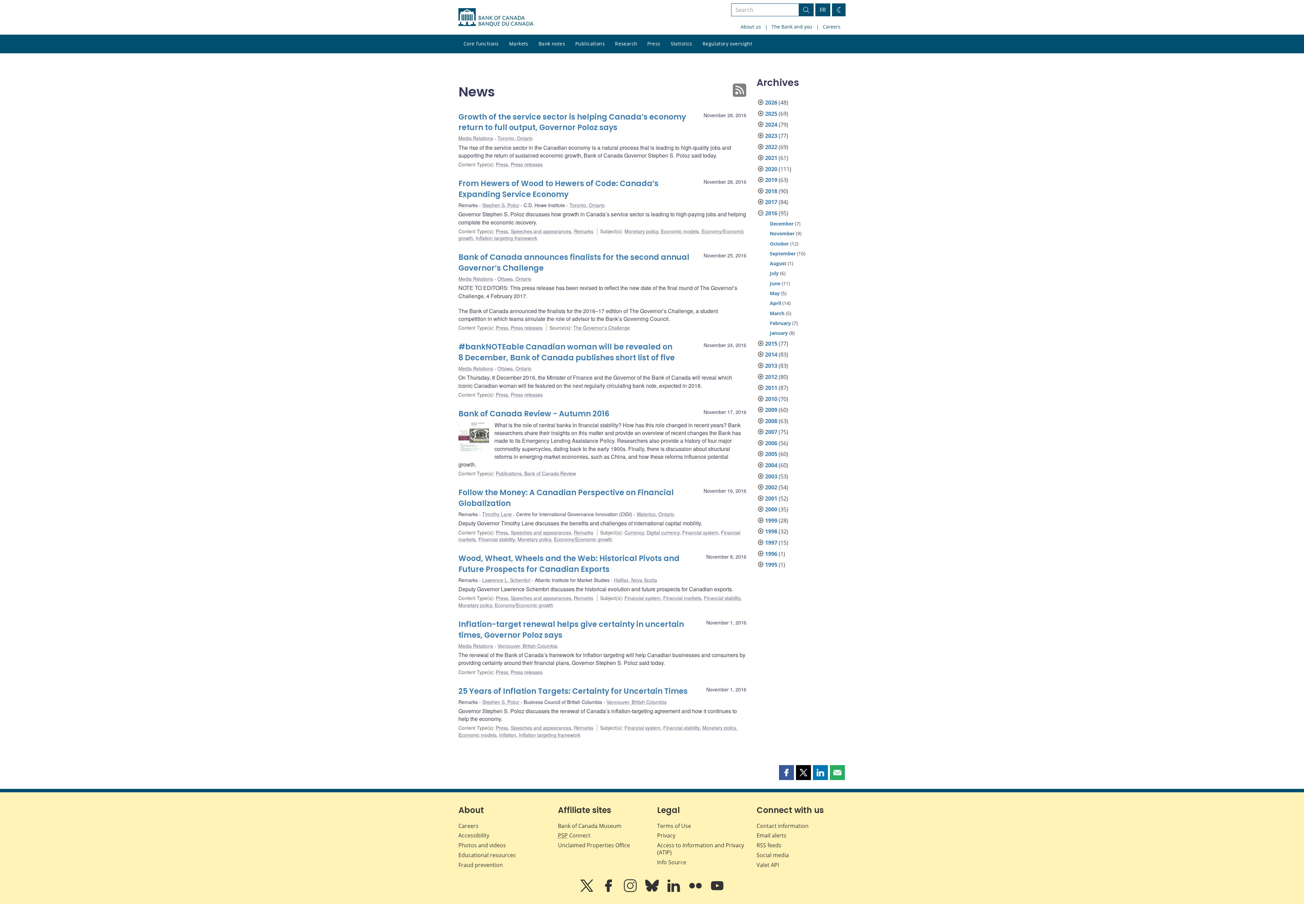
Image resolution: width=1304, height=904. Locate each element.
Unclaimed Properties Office (594, 845)
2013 (771, 365)
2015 (771, 343)
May (775, 293)
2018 (771, 191)
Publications (590, 43)
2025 (771, 113)
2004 (771, 465)
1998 (771, 531)
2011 (771, 388)
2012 (771, 377)
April (775, 303)
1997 (771, 542)
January (779, 333)
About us (751, 26)
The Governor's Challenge (601, 327)
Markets (518, 43)
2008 (771, 421)
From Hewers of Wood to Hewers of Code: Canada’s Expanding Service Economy (558, 189)
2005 (771, 454)
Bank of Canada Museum (589, 826)
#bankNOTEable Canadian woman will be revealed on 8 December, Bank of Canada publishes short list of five (566, 352)
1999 (771, 520)
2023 (771, 136)
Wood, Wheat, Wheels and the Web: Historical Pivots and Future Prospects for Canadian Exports (569, 564)
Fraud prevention (480, 865)
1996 (771, 554)
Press (653, 43)
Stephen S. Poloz (500, 205)
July (774, 273)
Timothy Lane (497, 514)
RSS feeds (769, 845)
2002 (771, 487)
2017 (771, 202)
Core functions (481, 43)
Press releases (527, 164)
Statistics (681, 43)
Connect (574, 835)
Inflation (507, 734)
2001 (771, 498)
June (775, 283)
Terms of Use (674, 826)
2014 (771, 354)
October (779, 243)
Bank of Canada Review (550, 473)
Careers (831, 26)
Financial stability (496, 539)
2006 (771, 443)
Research (626, 43)
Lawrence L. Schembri (506, 580)
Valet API (768, 865)
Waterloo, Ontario (655, 514)
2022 (771, 147)
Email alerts (771, 835)
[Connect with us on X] (587, 890)
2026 (771, 102)
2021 (771, 158)
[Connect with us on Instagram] (631, 890)
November (782, 233)
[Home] (495, 17)
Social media (773, 855)
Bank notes (552, 43)
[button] (786, 772)
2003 (771, 476)
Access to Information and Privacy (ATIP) (700, 849)
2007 (771, 432)
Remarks (583, 231)
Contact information (783, 826)
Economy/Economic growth (583, 539)
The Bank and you (792, 26)
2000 (771, 509)
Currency (634, 532)
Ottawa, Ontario (514, 278)
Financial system (700, 532)
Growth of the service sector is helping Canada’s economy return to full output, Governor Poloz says (572, 122)
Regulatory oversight (727, 43)
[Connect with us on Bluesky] (653, 890)
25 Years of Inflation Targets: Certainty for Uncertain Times (573, 691)
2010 (771, 399)
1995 (771, 564)
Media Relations (475, 138)
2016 (771, 213)
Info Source (671, 862)
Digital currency (663, 532)
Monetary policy (641, 231)
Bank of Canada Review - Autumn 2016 (533, 414)
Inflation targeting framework (506, 238)
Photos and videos (482, 845)
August (778, 263)
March (777, 313)
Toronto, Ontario (515, 138)
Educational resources (487, 855)
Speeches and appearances (541, 231)
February (780, 323)
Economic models (680, 231)
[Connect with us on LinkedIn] (674, 890)
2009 (771, 410)
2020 (771, 169)
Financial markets (682, 598)
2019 (771, 180)
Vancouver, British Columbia (527, 646)
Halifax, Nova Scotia (635, 580)
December (782, 223)
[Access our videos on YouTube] (717, 890)
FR (823, 10)
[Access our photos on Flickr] (696, 890)
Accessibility (473, 835)
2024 (771, 124)
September (783, 253)
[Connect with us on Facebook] (609, 890)
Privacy (666, 835)
